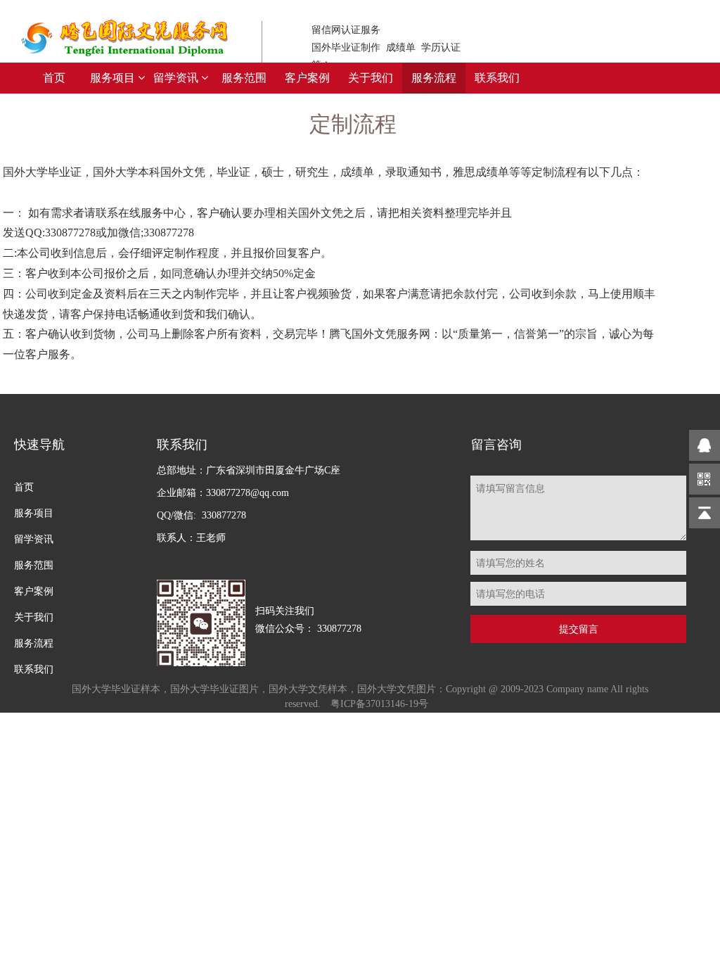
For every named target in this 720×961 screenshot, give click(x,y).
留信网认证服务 (386, 47)
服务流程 (433, 78)
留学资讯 (177, 78)
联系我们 (497, 78)
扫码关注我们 (308, 620)
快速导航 (39, 445)
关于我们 (370, 78)
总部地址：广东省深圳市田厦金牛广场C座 (248, 504)
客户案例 (307, 78)
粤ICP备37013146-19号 (379, 704)
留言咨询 (496, 445)
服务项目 (114, 78)
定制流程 (353, 124)
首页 (54, 78)
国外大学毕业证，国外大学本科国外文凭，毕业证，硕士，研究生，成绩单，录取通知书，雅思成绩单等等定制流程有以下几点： (329, 263)
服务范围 (243, 78)
